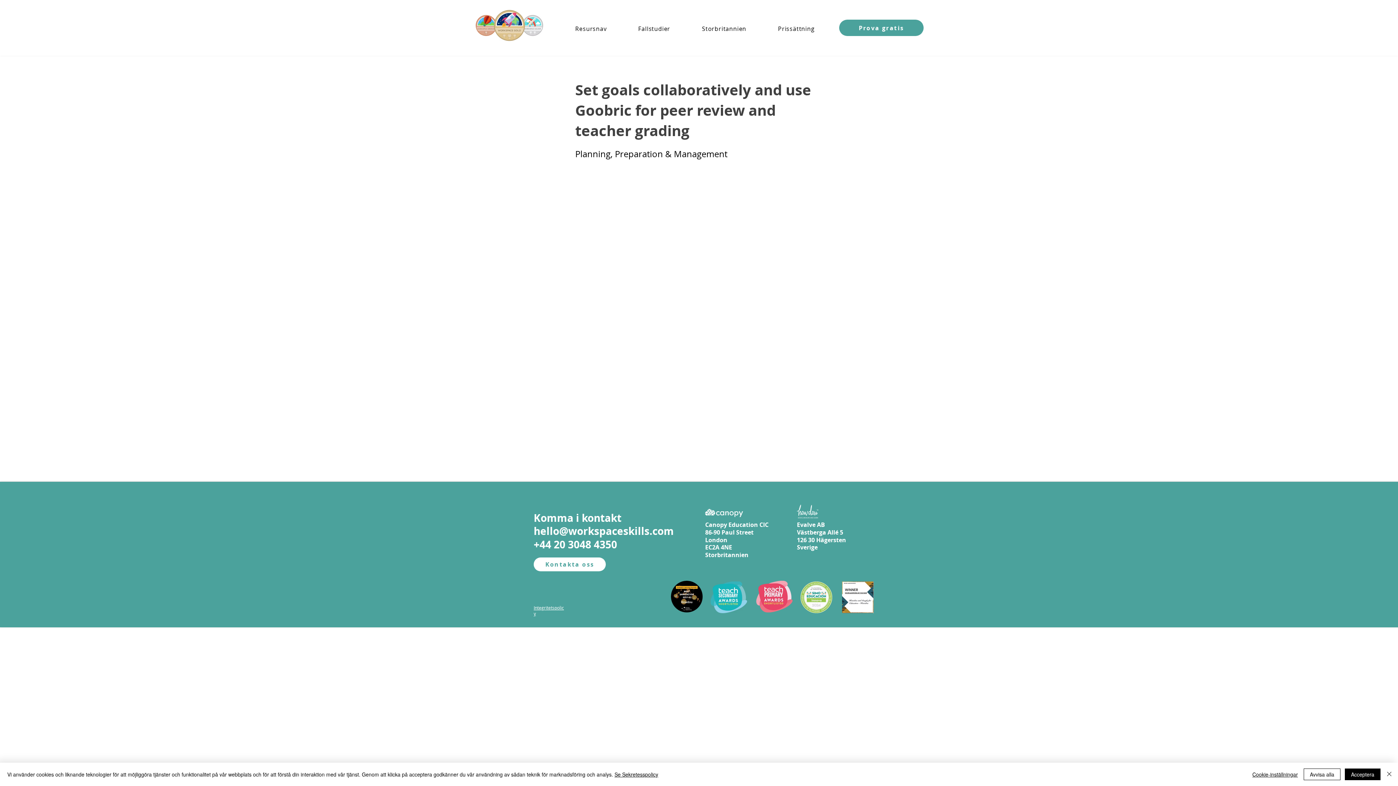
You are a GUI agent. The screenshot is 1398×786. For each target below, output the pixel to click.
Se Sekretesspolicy (636, 774)
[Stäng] (1389, 774)
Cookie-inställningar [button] (1275, 774)
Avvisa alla (1322, 774)
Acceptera (1362, 774)
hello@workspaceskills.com (604, 531)
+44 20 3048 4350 (575, 544)
